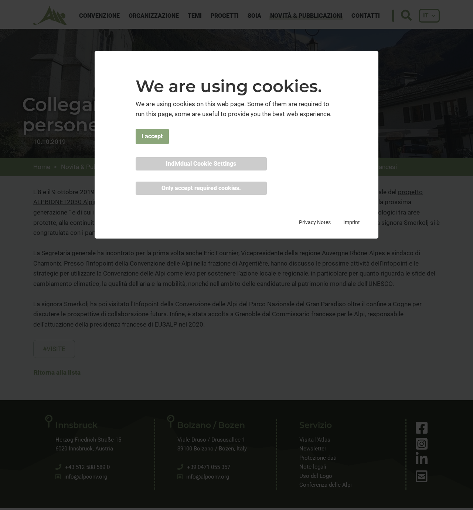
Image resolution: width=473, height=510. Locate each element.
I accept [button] (152, 136)
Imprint (351, 222)
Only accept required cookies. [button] (201, 188)
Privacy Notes (315, 222)
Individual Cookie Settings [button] (201, 163)
